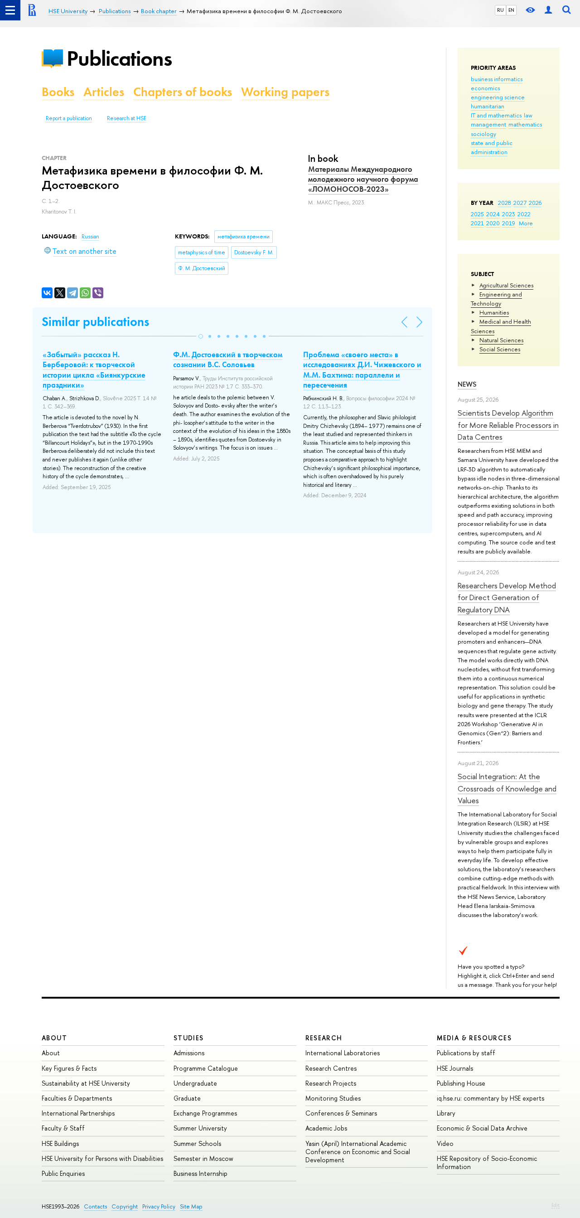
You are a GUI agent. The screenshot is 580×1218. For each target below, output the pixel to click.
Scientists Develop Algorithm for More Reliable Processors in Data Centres (508, 425)
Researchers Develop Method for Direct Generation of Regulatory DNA (507, 597)
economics (485, 88)
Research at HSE (126, 118)
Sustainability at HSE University (86, 1083)
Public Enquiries (63, 1173)
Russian (90, 236)
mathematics (525, 124)
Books (58, 92)
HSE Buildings (60, 1143)
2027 (520, 203)
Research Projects (330, 1083)
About (54, 1038)
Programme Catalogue (206, 1068)
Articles (103, 92)
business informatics (496, 79)
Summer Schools (197, 1143)
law (528, 115)
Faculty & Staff (63, 1128)
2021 (477, 223)
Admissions (189, 1052)
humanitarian (487, 106)
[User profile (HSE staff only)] (548, 10)
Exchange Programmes (205, 1113)
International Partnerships (78, 1113)
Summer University (200, 1128)
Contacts (95, 1206)
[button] (200, 336)
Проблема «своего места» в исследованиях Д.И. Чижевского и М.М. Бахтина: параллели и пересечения (362, 369)
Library (446, 1113)
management (488, 124)
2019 (508, 223)
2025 (477, 214)
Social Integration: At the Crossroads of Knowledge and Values (507, 788)
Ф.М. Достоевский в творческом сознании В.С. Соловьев (227, 359)
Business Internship (200, 1173)
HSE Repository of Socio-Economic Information (487, 1162)
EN (511, 10)
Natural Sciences (501, 340)
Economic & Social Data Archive (482, 1128)
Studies (189, 1038)
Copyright (124, 1206)
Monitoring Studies (333, 1098)
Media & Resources (474, 1038)
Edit (555, 1205)
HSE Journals (455, 1068)
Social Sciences (499, 349)
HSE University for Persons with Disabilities (102, 1158)
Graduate (187, 1098)
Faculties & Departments (77, 1098)
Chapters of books (182, 92)
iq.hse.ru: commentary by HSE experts (490, 1098)
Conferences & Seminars (341, 1113)
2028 (504, 203)
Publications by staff (466, 1052)
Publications (119, 58)
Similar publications (95, 322)
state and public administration (491, 147)
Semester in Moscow (203, 1158)
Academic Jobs (326, 1128)
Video (445, 1143)
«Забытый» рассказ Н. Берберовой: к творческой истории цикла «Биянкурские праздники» (94, 369)
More (526, 223)
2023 (508, 214)
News (467, 384)
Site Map (191, 1206)
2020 (493, 223)
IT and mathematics (496, 115)
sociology (483, 134)
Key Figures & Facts (69, 1068)
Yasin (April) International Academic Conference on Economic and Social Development (357, 1151)
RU (500, 10)
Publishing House (461, 1083)
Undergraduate (195, 1083)
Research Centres (331, 1068)
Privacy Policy (158, 1206)
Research (324, 1038)
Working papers (285, 92)
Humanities (494, 312)
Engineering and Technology (496, 298)
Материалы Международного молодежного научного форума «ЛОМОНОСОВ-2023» (363, 179)
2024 (493, 214)
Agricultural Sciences (506, 285)
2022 (524, 214)
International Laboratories (342, 1052)
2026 (535, 203)
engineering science (498, 97)
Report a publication (69, 118)
